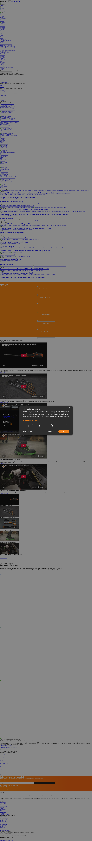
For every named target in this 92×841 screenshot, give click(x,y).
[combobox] (69, 407)
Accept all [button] (64, 431)
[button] (46, 420)
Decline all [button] (51, 431)
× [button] (70, 407)
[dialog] (46, 420)
